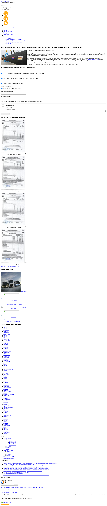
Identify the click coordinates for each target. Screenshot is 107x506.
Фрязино (5, 423)
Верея (4, 353)
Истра (4, 375)
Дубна (5, 365)
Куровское (6, 390)
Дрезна (5, 364)
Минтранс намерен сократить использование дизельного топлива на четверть (22, 471)
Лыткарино (6, 396)
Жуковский (6, 330)
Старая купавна (7, 341)
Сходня (5, 420)
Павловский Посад (8, 407)
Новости (8, 43)
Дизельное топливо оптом (14, 489)
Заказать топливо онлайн (7, 27)
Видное (5, 336)
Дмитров (5, 362)
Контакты (5, 35)
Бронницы (6, 332)
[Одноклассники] (3, 482)
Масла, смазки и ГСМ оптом (10, 456)
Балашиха (5, 344)
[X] (5, 482)
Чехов (4, 427)
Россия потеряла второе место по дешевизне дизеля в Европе (18, 464)
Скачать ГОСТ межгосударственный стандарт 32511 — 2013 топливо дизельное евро (22, 487)
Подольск (5, 335)
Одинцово (6, 339)
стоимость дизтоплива (93, 59)
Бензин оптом (9, 439)
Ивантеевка (6, 374)
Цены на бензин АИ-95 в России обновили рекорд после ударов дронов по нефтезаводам (25, 467)
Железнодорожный (8, 369)
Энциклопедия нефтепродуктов (14, 42)
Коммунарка (6, 340)
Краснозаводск (7, 387)
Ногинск (5, 402)
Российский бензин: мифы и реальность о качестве (16, 472)
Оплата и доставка (8, 34)
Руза (4, 413)
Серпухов (5, 416)
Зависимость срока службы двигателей (13, 473)
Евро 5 (8, 455)
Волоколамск (6, 355)
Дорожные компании (18, 308)
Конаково (5, 383)
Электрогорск (6, 430)
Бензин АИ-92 (12, 442)
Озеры (5, 404)
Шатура (5, 428)
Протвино (6, 408)
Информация (6, 36)
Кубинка (5, 389)
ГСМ (7, 449)
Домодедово (6, 334)
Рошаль (5, 412)
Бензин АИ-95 (12, 443)
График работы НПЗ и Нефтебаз (14, 39)
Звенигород (6, 372)
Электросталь (6, 432)
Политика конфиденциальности (9, 492)
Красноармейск (7, 386)
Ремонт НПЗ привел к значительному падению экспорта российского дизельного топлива (25, 468)
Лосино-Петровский (8, 394)
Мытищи (5, 347)
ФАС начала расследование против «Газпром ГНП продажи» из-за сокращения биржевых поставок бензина (30, 463)
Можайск (5, 398)
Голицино (5, 359)
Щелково (5, 429)
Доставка (8, 454)
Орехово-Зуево (7, 406)
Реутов (5, 345)
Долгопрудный (7, 351)
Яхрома (5, 433)
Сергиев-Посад (7, 415)
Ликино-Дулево (7, 391)
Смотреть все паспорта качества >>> (10, 266)
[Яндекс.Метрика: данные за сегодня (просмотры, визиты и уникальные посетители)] (7, 502)
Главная (5, 30)
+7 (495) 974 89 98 (15, 4)
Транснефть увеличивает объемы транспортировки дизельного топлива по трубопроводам (26, 469)
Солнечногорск (7, 417)
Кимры (5, 378)
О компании (9, 38)
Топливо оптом (7, 438)
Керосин (8, 446)
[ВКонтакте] (1, 482)
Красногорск (6, 349)
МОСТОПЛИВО (5, 1)
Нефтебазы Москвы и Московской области (17, 40)
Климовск (6, 379)
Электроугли (6, 343)
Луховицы (6, 395)
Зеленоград (6, 373)
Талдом (5, 421)
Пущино (5, 411)
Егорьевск (6, 366)
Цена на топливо (7, 31)
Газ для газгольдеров (8, 458)
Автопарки (23, 291)
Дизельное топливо (8, 450)
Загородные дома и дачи (19, 299)
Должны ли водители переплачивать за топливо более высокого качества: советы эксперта (26, 475)
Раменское (6, 331)
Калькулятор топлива (8, 32)
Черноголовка (6, 425)
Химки (5, 328)
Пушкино (5, 409)
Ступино (5, 419)
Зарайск (5, 370)
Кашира (5, 377)
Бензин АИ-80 (12, 441)
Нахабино (5, 400)
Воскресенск (6, 356)
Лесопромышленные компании (14, 304)
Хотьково (5, 424)
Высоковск (6, 357)
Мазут (7, 447)
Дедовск (5, 360)
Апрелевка (6, 352)
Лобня (5, 393)
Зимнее (8, 451)
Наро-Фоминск (7, 399)
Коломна (5, 382)
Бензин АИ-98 (12, 445)
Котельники (6, 385)
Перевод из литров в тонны (20, 27)
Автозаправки (13, 312)
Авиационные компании (14, 295)
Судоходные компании (19, 316)
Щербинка (6, 338)
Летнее (8, 453)
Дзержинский (6, 361)
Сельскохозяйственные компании (13, 321)
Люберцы (5, 327)
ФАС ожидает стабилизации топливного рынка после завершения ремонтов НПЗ (23, 465)
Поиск (2, 483)
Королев (5, 348)
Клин (4, 381)
